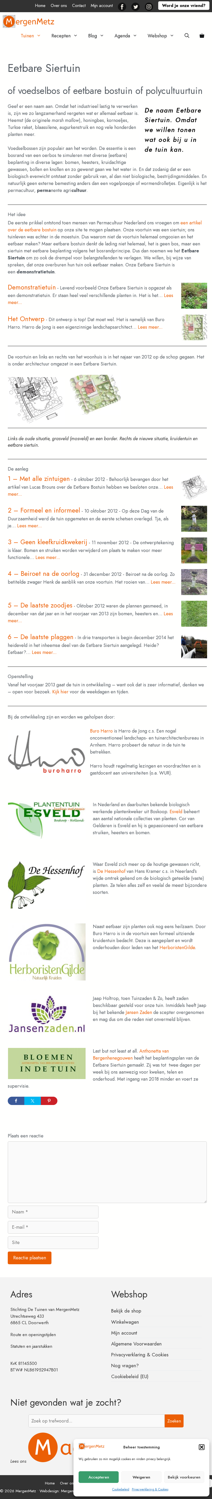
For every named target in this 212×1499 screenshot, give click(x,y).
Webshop (157, 35)
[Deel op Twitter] (32, 1101)
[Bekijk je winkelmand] (201, 36)
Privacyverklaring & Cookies (150, 1489)
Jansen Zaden (139, 1012)
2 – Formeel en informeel (44, 510)
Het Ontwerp (26, 318)
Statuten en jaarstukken (31, 1346)
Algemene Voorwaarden (136, 1343)
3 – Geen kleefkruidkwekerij (47, 542)
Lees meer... (150, 327)
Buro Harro (101, 731)
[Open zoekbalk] (186, 36)
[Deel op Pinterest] (49, 1101)
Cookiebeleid (120, 1489)
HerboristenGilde (177, 947)
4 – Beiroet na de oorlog (43, 573)
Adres (21, 1294)
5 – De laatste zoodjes (40, 605)
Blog (92, 35)
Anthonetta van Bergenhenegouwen (131, 1054)
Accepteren (98, 1477)
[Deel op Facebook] (16, 1101)
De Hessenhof (111, 871)
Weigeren (141, 1477)
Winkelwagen (125, 1321)
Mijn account (102, 6)
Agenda (122, 35)
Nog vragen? (125, 1365)
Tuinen (27, 35)
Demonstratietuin (32, 287)
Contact (79, 6)
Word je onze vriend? (184, 6)
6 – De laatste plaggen (40, 636)
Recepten (61, 35)
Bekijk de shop (126, 1310)
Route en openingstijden (33, 1334)
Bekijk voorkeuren (184, 1477)
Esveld (177, 811)
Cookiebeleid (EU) (129, 1376)
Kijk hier (60, 691)
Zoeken (174, 1421)
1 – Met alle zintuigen (39, 478)
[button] (201, 1447)
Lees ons (18, 1461)
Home (40, 6)
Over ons (59, 6)
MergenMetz (71, 1491)
